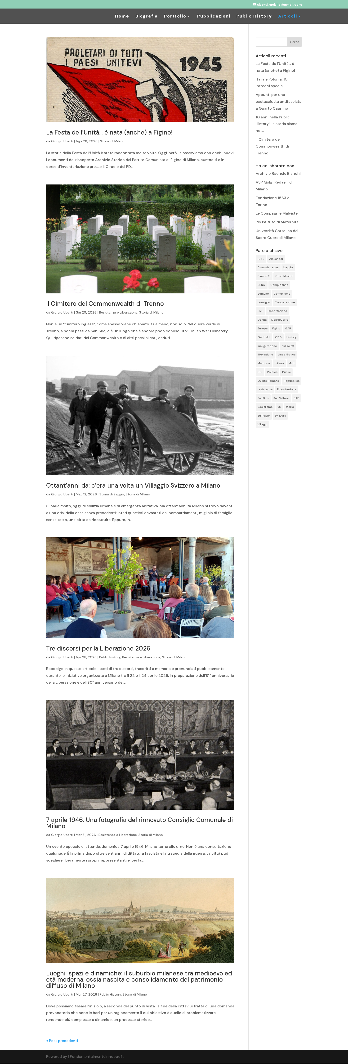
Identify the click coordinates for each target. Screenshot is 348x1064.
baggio (288, 267)
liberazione (265, 354)
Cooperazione (285, 302)
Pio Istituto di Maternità (277, 222)
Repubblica (291, 381)
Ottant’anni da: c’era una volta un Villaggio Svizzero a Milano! (134, 485)
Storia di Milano (112, 141)
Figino (276, 328)
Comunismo (282, 294)
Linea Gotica (286, 354)
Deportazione (277, 311)
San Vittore (281, 398)
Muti (291, 363)
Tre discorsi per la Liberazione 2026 (98, 648)
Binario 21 (264, 276)
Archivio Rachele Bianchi (278, 173)
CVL (260, 311)
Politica (272, 372)
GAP (288, 328)
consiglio (264, 302)
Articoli (287, 16)
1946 (261, 259)
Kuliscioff (288, 346)
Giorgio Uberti (62, 141)
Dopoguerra (279, 320)
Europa (263, 328)
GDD (278, 337)
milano (279, 363)
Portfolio (175, 16)
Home (122, 16)
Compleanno (279, 285)
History (291, 337)
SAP (296, 398)
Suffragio (264, 416)
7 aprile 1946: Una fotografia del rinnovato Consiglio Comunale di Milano (139, 823)
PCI (260, 372)
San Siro (263, 398)
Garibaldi (264, 337)
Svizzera (280, 416)
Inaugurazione (267, 346)
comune (263, 294)
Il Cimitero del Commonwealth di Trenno (105, 304)
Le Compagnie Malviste (277, 213)
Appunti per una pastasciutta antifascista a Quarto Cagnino (278, 101)
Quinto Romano (268, 381)
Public (286, 372)
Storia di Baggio (111, 494)
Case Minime (284, 276)
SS (279, 407)
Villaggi (262, 424)
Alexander (276, 259)
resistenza (265, 389)
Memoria (264, 363)
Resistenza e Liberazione (118, 312)
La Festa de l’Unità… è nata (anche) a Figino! (109, 132)
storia (290, 407)
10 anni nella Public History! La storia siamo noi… (277, 124)
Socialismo (265, 407)
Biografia (146, 16)
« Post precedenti (62, 1040)
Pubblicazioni (213, 16)
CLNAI (262, 285)
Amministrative (268, 267)
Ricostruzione (286, 389)
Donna (262, 320)
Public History (254, 16)
